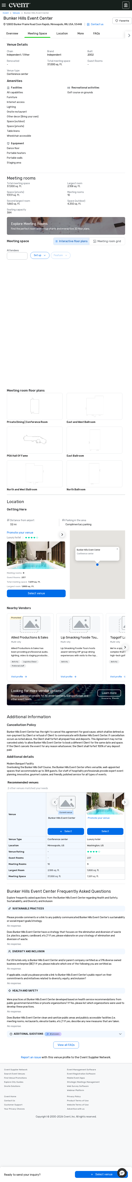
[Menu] (4, 5)
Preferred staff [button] (18, 666)
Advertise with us (76, 1109)
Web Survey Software (78, 1086)
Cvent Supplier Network (15, 1069)
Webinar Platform (75, 1090)
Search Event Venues (14, 1074)
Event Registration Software (81, 1074)
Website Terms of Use (78, 1105)
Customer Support (13, 1105)
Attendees (13, 250)
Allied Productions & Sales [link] (29, 637)
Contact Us (9, 1100)
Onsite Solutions (12, 1086)
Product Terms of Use (78, 1100)
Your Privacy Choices (14, 1109)
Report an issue (31, 1057)
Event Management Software (81, 1069)
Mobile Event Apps (76, 1078)
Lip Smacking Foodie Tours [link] (80, 637)
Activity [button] (15, 662)
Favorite (124, 20)
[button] (24, 255)
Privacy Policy (74, 1096)
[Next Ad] (62, 534)
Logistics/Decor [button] (30, 662)
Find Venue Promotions (15, 1078)
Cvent (6, 13)
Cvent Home (10, 1096)
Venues (16, 13)
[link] (30, 624)
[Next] (128, 34)
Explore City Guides (13, 1082)
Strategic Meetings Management (83, 1082)
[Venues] (125, 5)
